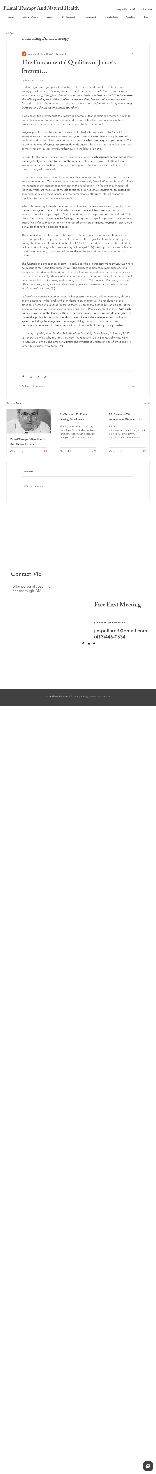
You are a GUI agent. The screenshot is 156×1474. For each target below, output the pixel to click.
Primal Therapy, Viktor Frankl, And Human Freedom (27, 442)
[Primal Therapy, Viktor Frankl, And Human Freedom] (29, 421)
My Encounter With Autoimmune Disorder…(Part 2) (126, 417)
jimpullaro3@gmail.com (133, 9)
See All (146, 403)
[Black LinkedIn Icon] (88, 643)
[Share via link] (45, 376)
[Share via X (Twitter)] (30, 376)
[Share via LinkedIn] (38, 376)
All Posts (10, 32)
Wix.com (106, 696)
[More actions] (132, 54)
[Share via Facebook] (23, 376)
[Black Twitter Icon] (94, 643)
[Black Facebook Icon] (83, 643)
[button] (145, 33)
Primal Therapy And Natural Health (41, 8)
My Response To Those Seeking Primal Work (73, 417)
